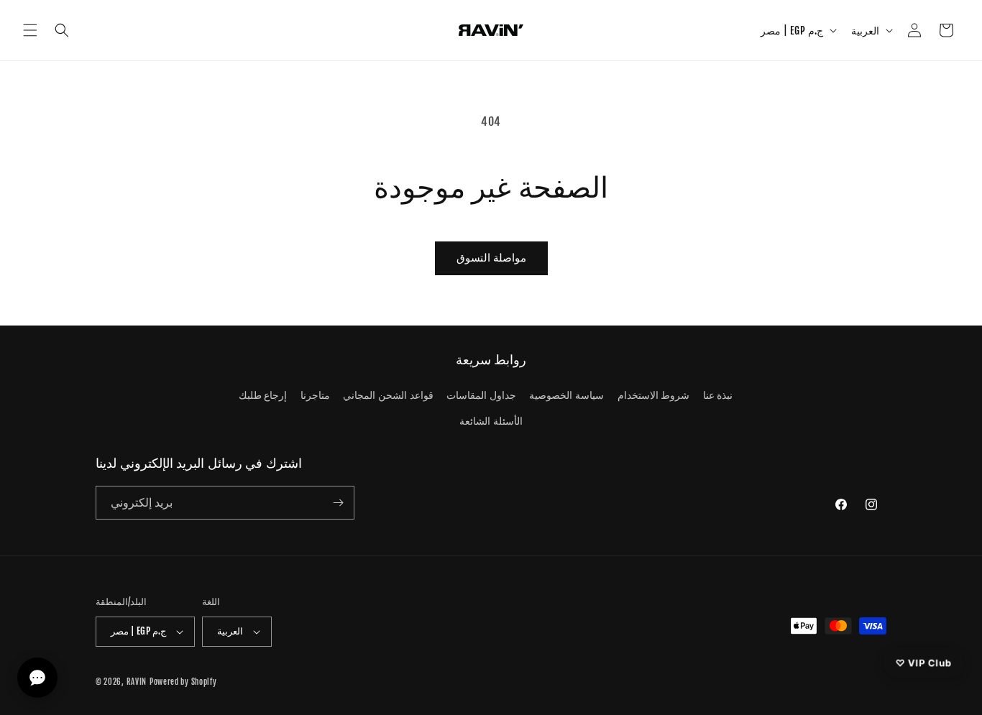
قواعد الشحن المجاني (388, 395)
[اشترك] (338, 503)
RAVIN (137, 682)
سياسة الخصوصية (566, 395)
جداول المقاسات (481, 395)
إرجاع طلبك (263, 395)
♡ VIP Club (923, 662)
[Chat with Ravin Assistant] (37, 678)
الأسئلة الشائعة (491, 421)
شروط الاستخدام (654, 395)
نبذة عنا (718, 395)
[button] (30, 30)
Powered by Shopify (183, 682)
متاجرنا (315, 395)
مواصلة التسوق (491, 257)
